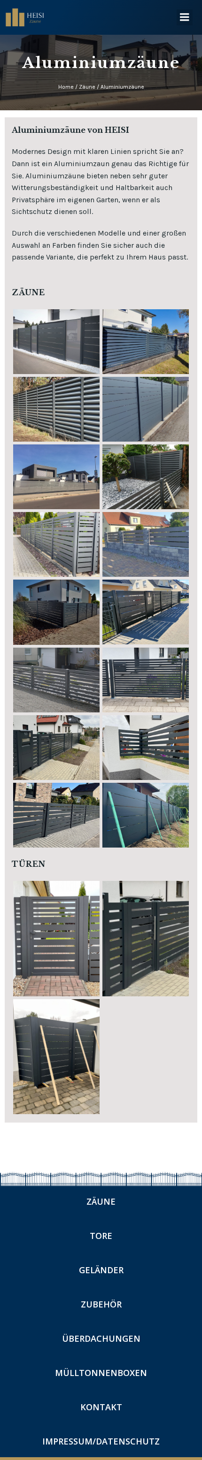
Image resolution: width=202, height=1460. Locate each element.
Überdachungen (101, 1338)
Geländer (101, 1270)
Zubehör (101, 1304)
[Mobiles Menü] (185, 17)
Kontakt (101, 1407)
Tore (101, 1235)
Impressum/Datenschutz (101, 1441)
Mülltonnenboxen (101, 1372)
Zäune (101, 1201)
